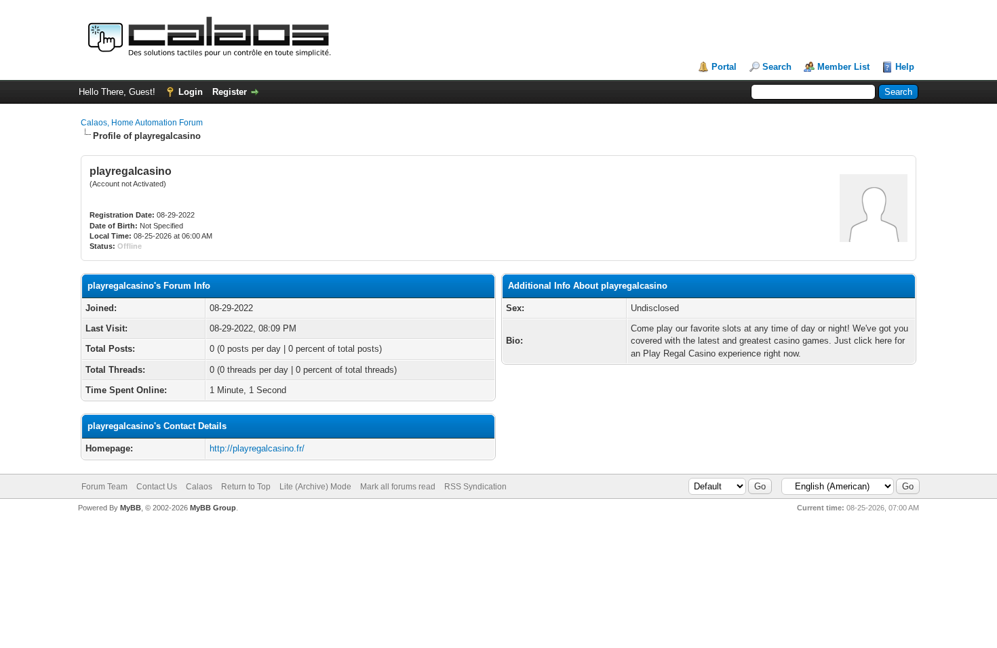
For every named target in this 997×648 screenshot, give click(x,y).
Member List (843, 67)
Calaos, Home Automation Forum (142, 122)
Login (190, 92)
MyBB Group (213, 508)
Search (776, 67)
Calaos (199, 486)
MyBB (130, 508)
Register (229, 92)
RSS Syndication (475, 486)
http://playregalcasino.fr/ (257, 448)
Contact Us (156, 486)
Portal (724, 67)
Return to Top (246, 486)
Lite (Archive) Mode (315, 486)
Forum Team (104, 486)
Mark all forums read (397, 486)
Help (904, 67)
